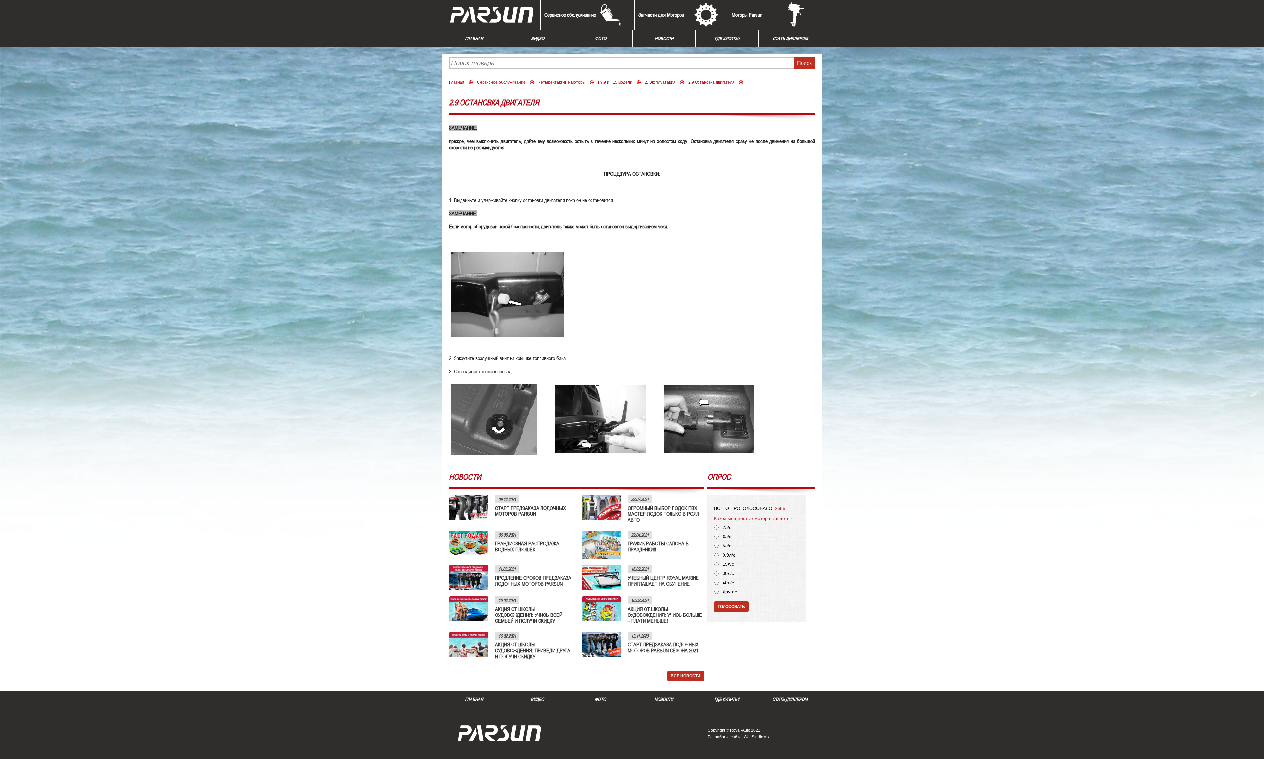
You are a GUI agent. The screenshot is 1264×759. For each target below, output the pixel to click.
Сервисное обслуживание (570, 15)
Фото (600, 38)
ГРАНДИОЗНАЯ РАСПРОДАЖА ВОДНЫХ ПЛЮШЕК (527, 546)
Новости (664, 38)
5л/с (727, 545)
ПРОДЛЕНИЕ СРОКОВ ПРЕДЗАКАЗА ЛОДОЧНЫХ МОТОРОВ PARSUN (533, 581)
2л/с (727, 527)
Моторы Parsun (747, 15)
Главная (474, 38)
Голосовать (731, 606)
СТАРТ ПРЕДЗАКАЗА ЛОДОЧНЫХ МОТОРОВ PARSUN (530, 511)
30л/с (728, 573)
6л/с (727, 536)
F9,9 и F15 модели (615, 82)
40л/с (728, 582)
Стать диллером (790, 38)
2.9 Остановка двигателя (711, 82)
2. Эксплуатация (660, 82)
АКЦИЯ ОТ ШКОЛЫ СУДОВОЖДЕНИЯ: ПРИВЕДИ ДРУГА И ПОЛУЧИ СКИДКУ (532, 650)
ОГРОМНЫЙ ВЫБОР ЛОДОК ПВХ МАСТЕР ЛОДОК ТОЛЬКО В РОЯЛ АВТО (663, 514)
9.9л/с (729, 555)
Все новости (685, 676)
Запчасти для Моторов (661, 15)
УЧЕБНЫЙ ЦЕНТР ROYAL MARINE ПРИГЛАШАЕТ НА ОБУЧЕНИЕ (663, 581)
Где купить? (727, 38)
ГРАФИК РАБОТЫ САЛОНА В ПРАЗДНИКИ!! (658, 546)
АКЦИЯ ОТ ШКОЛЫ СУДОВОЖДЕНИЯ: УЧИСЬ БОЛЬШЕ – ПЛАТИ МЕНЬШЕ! (665, 615)
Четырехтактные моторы (562, 82)
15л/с (728, 564)
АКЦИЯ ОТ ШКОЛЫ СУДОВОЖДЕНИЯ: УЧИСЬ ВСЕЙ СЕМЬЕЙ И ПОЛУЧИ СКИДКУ (528, 615)
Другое (730, 591)
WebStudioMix (757, 737)
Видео (537, 38)
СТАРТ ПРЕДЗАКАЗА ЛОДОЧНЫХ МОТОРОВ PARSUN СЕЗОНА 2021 (663, 647)
